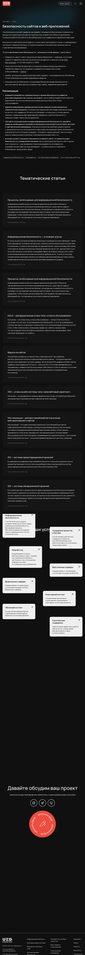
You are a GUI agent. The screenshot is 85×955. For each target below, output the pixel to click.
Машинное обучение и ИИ (34, 948)
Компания (77, 939)
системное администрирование (48, 157)
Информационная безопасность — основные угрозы (35, 237)
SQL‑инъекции (10, 62)
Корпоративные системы (36, 943)
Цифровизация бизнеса (36, 939)
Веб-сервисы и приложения (56, 946)
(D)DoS (23, 71)
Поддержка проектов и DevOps (62, 531)
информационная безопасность (14, 157)
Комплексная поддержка (58, 621)
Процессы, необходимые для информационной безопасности (40, 200)
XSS (66, 60)
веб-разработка (31, 157)
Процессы (77, 950)
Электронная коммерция (56, 952)
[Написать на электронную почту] (33, 802)
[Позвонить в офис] (51, 802)
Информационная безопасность (13, 516)
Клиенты (77, 947)
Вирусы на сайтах (17, 352)
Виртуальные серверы (62, 567)
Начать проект (65, 3)
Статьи (14, 21)
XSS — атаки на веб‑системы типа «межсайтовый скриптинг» (39, 392)
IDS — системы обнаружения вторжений (28, 486)
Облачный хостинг (14, 607)
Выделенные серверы (15, 581)
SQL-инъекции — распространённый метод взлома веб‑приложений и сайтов (34, 419)
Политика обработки (9, 950)
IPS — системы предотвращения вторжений (30, 457)
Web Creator (6, 21)
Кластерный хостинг (55, 594)
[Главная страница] (6, 3)
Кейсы (76, 943)
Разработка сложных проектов (58, 940)
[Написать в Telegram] (42, 802)
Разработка (17, 550)
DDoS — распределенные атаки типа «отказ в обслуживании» (39, 315)
